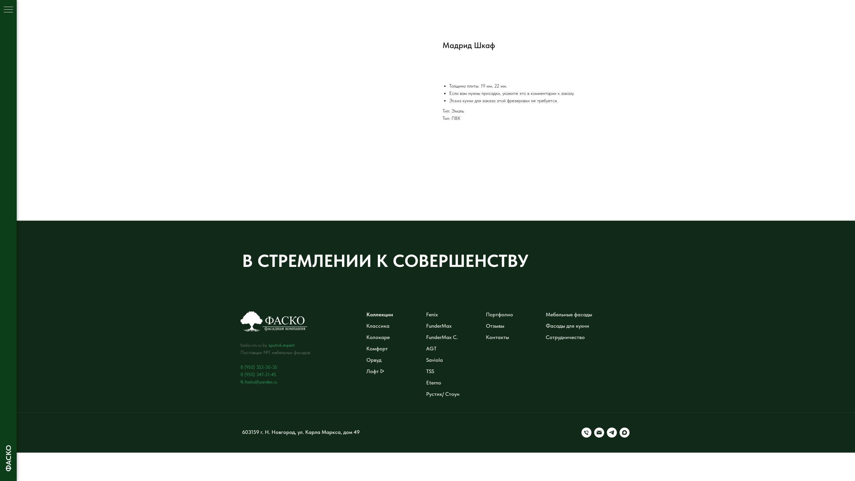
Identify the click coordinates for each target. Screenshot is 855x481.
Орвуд (373, 360)
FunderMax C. (442, 337)
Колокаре (378, 337)
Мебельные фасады (569, 314)
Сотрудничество (565, 337)
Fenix (432, 314)
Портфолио (499, 314)
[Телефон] (586, 433)
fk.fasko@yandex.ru (258, 381)
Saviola (434, 360)
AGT (431, 348)
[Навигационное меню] (8, 10)
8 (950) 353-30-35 (258, 367)
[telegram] (612, 433)
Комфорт (377, 348)
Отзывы (495, 326)
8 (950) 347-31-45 (258, 374)
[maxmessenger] (625, 433)
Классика (377, 326)
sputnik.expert (282, 345)
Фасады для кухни (567, 326)
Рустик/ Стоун (443, 394)
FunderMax (439, 326)
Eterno (433, 382)
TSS (430, 371)
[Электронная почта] (599, 433)
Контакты (497, 337)
